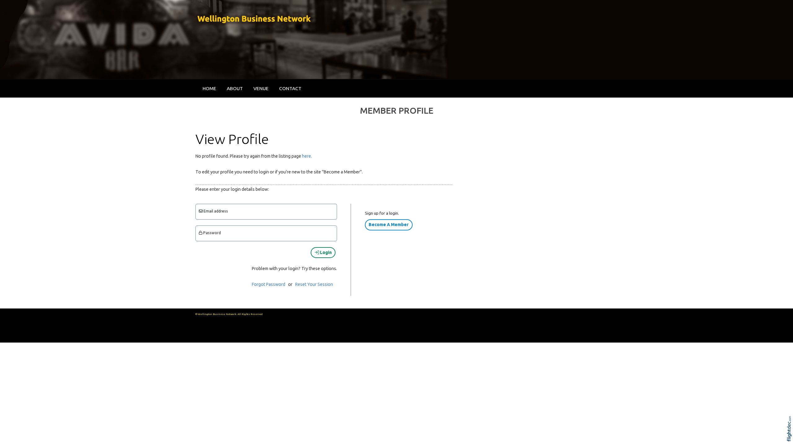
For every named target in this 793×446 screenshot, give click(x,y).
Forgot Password (268, 284)
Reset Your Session (314, 284)
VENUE (261, 88)
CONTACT (290, 88)
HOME (209, 88)
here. (307, 156)
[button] (790, 436)
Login (325, 252)
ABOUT (235, 88)
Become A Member (389, 224)
